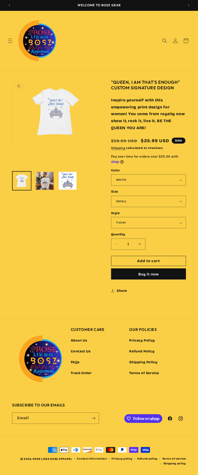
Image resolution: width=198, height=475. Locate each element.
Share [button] (122, 291)
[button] (10, 40)
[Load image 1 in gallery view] (22, 181)
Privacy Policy (142, 340)
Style (115, 213)
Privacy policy (122, 458)
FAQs (75, 362)
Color (115, 170)
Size (114, 192)
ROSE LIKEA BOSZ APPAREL (52, 459)
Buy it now (148, 274)
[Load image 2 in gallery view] (44, 181)
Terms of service (174, 458)
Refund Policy (142, 351)
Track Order (81, 373)
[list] (55, 122)
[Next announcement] (188, 5)
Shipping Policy (143, 362)
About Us (79, 340)
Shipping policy (174, 463)
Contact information (92, 458)
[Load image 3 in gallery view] (67, 181)
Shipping (118, 148)
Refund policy (147, 458)
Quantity (118, 234)
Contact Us (81, 351)
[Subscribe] (93, 418)
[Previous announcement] (9, 5)
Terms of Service (144, 373)
